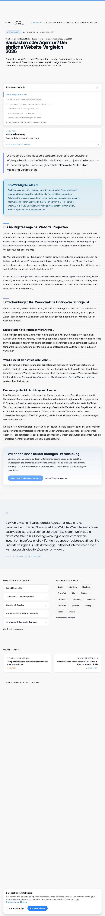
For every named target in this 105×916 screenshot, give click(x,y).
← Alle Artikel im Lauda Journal (21, 683)
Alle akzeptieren (37, 908)
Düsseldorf (62, 599)
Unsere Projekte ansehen (56, 478)
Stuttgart (84, 593)
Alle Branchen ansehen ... (13, 629)
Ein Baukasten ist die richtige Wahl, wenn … (24, 109)
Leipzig (88, 605)
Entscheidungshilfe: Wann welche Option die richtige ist (30, 104)
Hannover (91, 599)
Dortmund (62, 605)
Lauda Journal (19, 23)
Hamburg (86, 587)
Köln (73, 593)
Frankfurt (62, 593)
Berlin (60, 587)
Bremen (72, 612)
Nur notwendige (16, 908)
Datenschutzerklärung (16, 902)
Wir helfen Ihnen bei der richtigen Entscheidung (26, 122)
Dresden (75, 605)
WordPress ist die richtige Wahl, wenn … (23, 113)
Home (8, 23)
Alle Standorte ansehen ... (66, 618)
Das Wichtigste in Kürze (16, 94)
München (73, 587)
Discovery (36, 23)
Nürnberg (77, 599)
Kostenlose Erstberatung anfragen (26, 478)
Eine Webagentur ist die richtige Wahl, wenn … (25, 118)
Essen (60, 612)
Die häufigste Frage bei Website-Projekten (24, 99)
